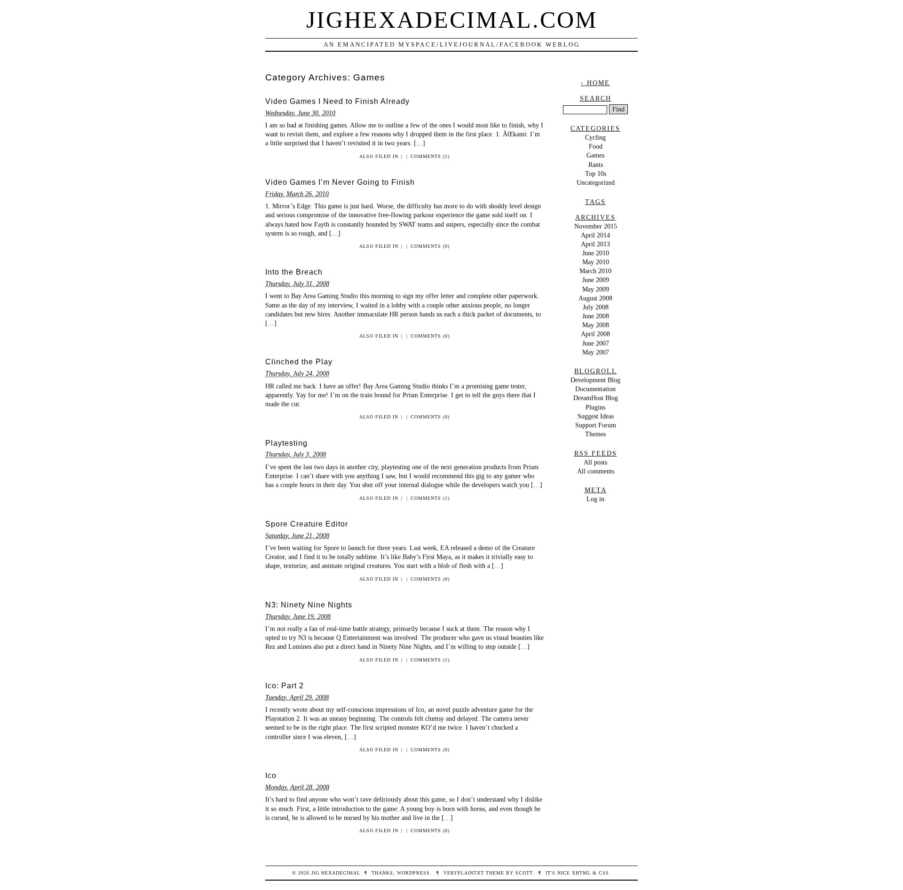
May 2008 (595, 325)
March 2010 (595, 271)
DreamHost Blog (595, 398)
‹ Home (595, 83)
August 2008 (595, 298)
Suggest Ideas (596, 416)
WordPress (413, 872)
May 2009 (595, 289)
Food (595, 146)
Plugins (595, 407)
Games (595, 155)
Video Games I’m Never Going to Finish (340, 182)
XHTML (581, 872)
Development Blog (595, 380)
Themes (595, 434)
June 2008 (595, 316)
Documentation (595, 389)
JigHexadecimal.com (451, 20)
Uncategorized (596, 182)
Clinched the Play (299, 362)
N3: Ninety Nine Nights (308, 605)
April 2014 (595, 235)
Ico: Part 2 (284, 686)
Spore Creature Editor (306, 524)
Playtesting (286, 443)
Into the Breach (294, 272)
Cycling (595, 137)
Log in (595, 499)
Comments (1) (430, 156)
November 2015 (595, 226)
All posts (595, 462)
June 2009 (595, 280)
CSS (604, 872)
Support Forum (595, 425)
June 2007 (595, 343)
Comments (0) (430, 246)
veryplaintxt (464, 872)
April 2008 (595, 334)
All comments (595, 471)
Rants (595, 164)
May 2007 (595, 352)
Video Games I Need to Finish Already (337, 101)
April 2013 (595, 244)
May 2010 (595, 262)
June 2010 (595, 253)
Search (595, 98)
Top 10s (595, 173)
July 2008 (596, 307)
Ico (271, 776)
